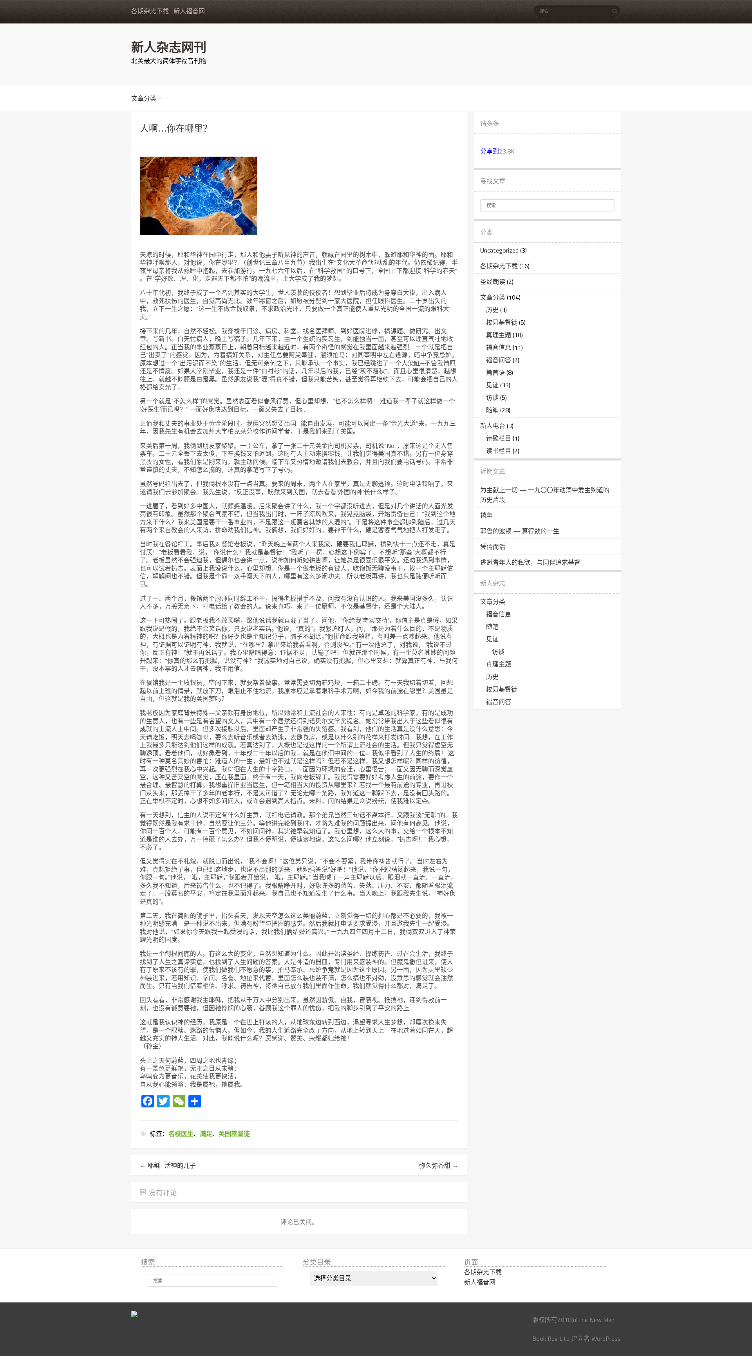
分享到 (489, 151)
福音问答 (498, 360)
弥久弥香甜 (438, 1165)
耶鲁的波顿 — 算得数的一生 (519, 531)
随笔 (492, 410)
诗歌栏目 (498, 438)
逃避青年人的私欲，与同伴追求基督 (530, 562)
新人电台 (492, 425)
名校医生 (180, 1133)
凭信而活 (492, 546)
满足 (206, 1133)
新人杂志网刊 (168, 47)
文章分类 (143, 98)
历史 (492, 309)
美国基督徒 (234, 1133)
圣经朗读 (492, 281)
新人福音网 (189, 11)
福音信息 (498, 347)
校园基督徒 (501, 322)
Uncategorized (499, 250)
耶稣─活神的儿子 (168, 1165)
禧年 (486, 515)
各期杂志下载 (150, 11)
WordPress (606, 1338)
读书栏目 (498, 450)
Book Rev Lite (550, 1338)
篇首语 (495, 372)
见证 (492, 385)
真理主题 (498, 335)
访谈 (492, 397)
